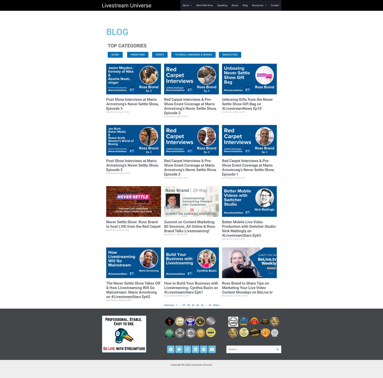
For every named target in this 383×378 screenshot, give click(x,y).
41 (202, 305)
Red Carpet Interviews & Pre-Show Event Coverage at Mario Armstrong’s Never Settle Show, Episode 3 (190, 106)
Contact (275, 5)
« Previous (168, 305)
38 (188, 305)
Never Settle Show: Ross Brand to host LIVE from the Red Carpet (133, 224)
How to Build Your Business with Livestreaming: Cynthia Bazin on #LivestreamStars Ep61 (191, 287)
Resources (257, 5)
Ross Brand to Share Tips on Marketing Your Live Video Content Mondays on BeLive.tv (247, 287)
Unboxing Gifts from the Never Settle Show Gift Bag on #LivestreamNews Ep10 (247, 104)
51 (210, 305)
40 (197, 305)
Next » (216, 305)
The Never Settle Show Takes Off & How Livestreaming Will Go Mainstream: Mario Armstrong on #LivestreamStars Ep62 (133, 290)
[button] (190, 5)
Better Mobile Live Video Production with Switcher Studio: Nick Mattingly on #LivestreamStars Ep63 (249, 229)
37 (184, 305)
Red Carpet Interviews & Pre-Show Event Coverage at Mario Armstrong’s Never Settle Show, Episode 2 (190, 167)
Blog (245, 5)
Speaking (222, 5)
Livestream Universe (126, 5)
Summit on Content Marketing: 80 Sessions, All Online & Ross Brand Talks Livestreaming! (189, 226)
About (186, 5)
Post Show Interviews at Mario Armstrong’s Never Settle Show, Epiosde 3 (132, 104)
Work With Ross (204, 5)
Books (235, 5)
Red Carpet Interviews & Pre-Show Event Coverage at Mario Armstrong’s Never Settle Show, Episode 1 (248, 167)
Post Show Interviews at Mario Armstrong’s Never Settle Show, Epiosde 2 (132, 165)
